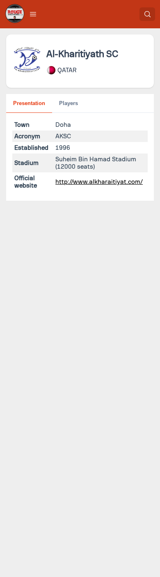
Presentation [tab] (29, 103)
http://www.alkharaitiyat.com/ (99, 181)
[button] (33, 14)
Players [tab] (68, 103)
